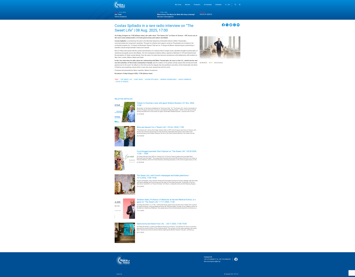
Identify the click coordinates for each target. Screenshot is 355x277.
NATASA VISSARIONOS (168, 79)
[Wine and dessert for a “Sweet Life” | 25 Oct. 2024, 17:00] (125, 136)
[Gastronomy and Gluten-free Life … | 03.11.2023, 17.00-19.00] (125, 233)
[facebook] (236, 259)
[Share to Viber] (230, 24)
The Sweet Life (126, 79)
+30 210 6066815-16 (211, 259)
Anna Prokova (218, 62)
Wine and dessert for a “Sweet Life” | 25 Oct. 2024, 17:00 (160, 127)
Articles (187, 4)
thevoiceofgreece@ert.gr (212, 261)
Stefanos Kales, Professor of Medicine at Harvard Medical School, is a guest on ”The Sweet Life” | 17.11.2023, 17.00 (166, 200)
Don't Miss (138, 79)
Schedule (218, 4)
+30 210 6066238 (225, 259)
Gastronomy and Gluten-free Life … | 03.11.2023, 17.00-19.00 (162, 224)
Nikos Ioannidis (185, 79)
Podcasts (197, 4)
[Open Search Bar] (235, 4)
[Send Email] (238, 24)
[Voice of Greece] (120, 4)
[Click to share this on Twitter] (227, 24)
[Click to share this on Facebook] (223, 24)
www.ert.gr (119, 274)
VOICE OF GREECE (122, 81)
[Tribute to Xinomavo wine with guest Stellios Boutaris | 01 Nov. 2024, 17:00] (125, 112)
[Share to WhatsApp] (234, 24)
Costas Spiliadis (151, 79)
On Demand (208, 4)
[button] (239, 4)
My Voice (178, 4)
